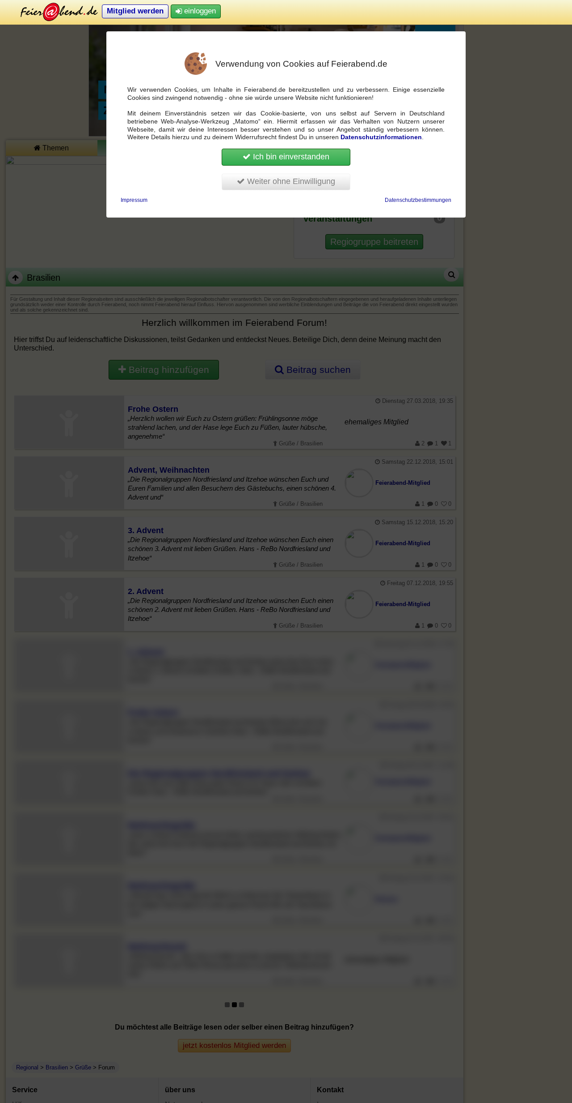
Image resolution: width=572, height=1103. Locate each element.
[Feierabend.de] (53, 11)
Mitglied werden (135, 11)
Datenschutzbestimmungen (418, 200)
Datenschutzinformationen (381, 137)
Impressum (134, 200)
